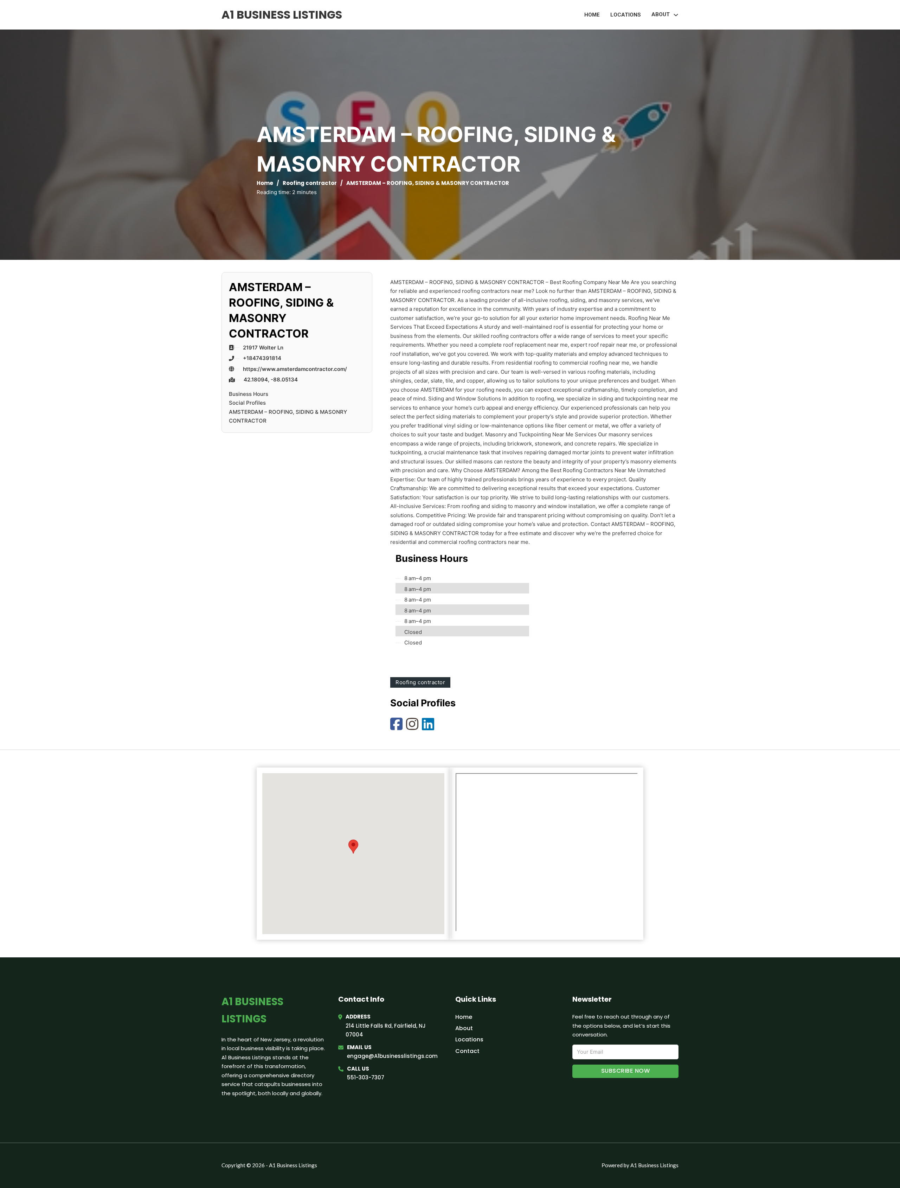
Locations (625, 15)
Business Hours (248, 394)
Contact (467, 1051)
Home (592, 15)
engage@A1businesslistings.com (392, 1056)
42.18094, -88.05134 (271, 379)
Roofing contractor (310, 183)
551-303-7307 (365, 1077)
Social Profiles (247, 402)
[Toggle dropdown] (676, 15)
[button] (353, 847)
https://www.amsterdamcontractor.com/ (295, 369)
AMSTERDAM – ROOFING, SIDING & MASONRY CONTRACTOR (288, 416)
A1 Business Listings (281, 15)
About (464, 1028)
